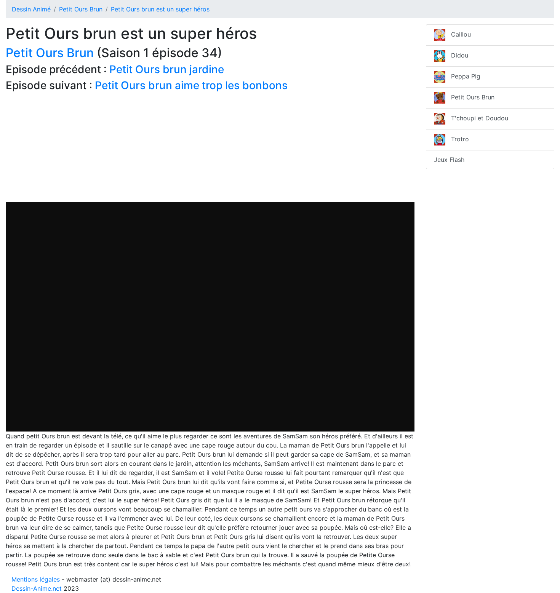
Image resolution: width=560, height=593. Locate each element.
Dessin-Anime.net (36, 588)
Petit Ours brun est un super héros (160, 9)
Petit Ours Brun (80, 9)
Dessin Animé (31, 9)
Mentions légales (35, 579)
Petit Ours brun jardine (166, 69)
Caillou (458, 34)
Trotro (457, 139)
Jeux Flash (449, 159)
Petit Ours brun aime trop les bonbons (191, 85)
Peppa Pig (462, 76)
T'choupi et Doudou (476, 118)
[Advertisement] (210, 148)
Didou (456, 55)
